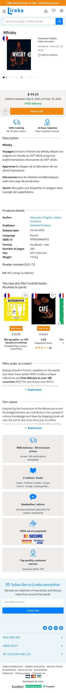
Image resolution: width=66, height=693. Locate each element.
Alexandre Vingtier (47, 38)
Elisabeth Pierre (13, 346)
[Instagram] (56, 628)
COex (40, 681)
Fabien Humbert (46, 41)
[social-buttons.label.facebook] (45, 628)
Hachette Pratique (40, 225)
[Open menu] (3, 11)
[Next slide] (30, 54)
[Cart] (61, 10)
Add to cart (37, 111)
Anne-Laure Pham (19, 347)
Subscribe (33, 610)
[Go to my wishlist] (53, 10)
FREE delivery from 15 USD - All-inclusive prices (33, 2)
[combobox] (29, 21)
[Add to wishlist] (5, 111)
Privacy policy (22, 673)
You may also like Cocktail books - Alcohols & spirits (25, 285)
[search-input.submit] (59, 21)
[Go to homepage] (16, 11)
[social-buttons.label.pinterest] (61, 628)
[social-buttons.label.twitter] (50, 628)
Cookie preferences (12, 666)
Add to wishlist (49, 54)
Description (10, 138)
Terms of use (25, 669)
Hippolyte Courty (43, 343)
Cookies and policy (35, 666)
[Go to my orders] (45, 11)
